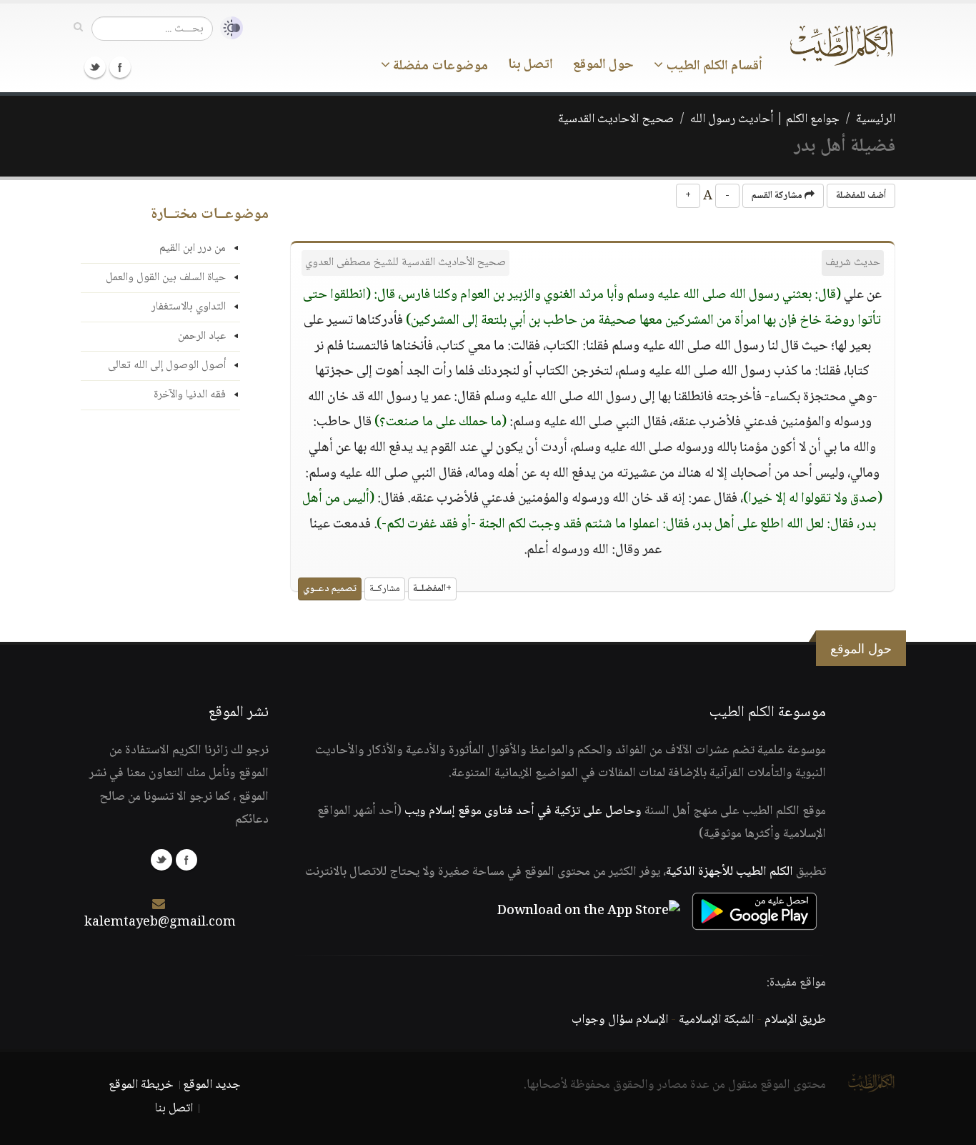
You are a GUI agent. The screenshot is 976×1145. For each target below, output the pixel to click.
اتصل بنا (530, 65)
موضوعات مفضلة (439, 66)
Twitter (95, 67)
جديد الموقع (212, 1085)
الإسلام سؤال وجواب (620, 1020)
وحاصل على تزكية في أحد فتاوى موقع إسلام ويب (523, 811)
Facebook (120, 67)
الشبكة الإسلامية (716, 1020)
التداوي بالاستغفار (188, 307)
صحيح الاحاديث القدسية (616, 119)
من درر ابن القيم (192, 248)
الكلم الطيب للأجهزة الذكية (729, 872)
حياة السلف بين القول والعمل (166, 277)
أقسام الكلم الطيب (712, 66)
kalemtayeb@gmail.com (160, 922)
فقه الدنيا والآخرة (190, 395)
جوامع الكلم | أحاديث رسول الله (765, 119)
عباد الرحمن (202, 336)
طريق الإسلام (795, 1020)
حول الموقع (603, 65)
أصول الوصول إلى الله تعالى (167, 365)
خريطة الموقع (141, 1085)
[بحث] (78, 27)
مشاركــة (384, 589)
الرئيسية (875, 119)
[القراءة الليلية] (228, 28)
